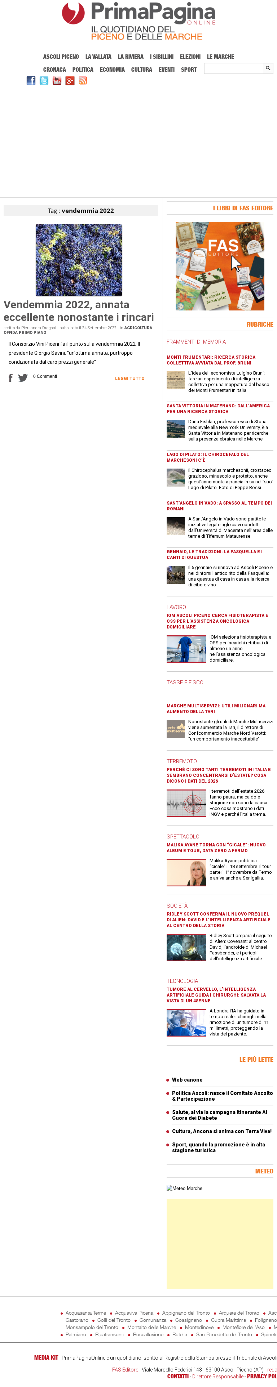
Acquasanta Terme (86, 1313)
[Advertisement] (138, 140)
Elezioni (190, 56)
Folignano (266, 1320)
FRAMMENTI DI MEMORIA (196, 342)
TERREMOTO (182, 761)
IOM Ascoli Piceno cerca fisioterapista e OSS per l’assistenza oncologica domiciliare (217, 621)
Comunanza (153, 1320)
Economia (112, 69)
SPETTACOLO (183, 836)
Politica (82, 69)
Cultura (141, 69)
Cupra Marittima (228, 1320)
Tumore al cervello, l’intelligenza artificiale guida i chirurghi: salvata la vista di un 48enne (216, 995)
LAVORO (176, 607)
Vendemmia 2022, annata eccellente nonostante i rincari (79, 310)
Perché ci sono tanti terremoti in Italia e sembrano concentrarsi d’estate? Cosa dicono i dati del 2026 (219, 775)
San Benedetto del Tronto (224, 1334)
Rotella (179, 1334)
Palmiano (76, 1334)
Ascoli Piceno (61, 56)
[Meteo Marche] (184, 1188)
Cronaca (54, 69)
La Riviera (131, 56)
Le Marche (220, 56)
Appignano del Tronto (186, 1313)
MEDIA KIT (46, 1357)
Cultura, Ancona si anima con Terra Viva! (222, 1131)
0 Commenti (45, 376)
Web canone (187, 1080)
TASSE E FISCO (185, 682)
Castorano (77, 1320)
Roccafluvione (148, 1334)
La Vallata (98, 56)
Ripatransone (109, 1334)
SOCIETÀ (177, 906)
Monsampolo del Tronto (92, 1327)
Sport (189, 69)
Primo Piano (32, 332)
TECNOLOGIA (182, 981)
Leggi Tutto (130, 378)
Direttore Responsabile (217, 1376)
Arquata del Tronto (239, 1313)
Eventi (167, 69)
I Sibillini (161, 56)
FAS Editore (125, 1370)
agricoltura (138, 328)
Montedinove (199, 1327)
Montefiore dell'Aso (244, 1327)
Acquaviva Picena (134, 1313)
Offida (11, 332)
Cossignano (188, 1320)
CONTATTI (178, 1376)
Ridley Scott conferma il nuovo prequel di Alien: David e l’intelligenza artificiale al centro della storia (219, 920)
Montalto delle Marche (151, 1327)
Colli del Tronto (114, 1320)
